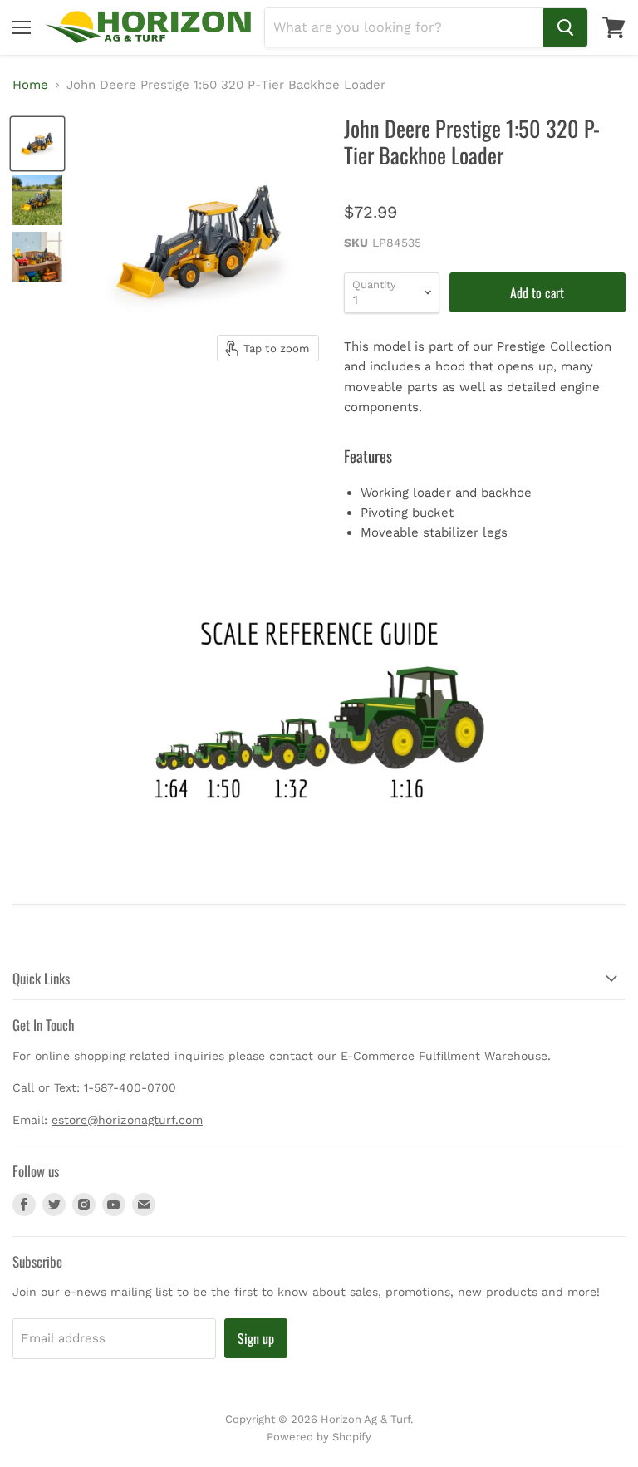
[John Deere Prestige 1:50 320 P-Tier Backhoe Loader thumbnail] (37, 143)
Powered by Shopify (319, 1436)
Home (30, 85)
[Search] (565, 27)
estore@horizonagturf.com (127, 1119)
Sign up (256, 1338)
